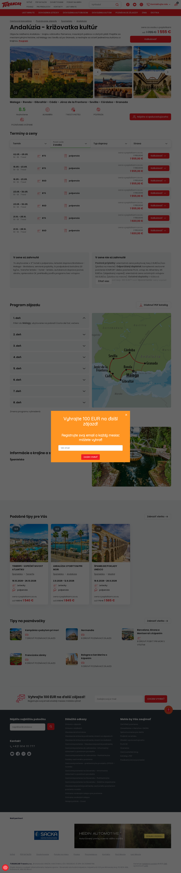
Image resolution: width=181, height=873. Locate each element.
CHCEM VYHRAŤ (91, 457)
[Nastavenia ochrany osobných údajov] (5, 867)
